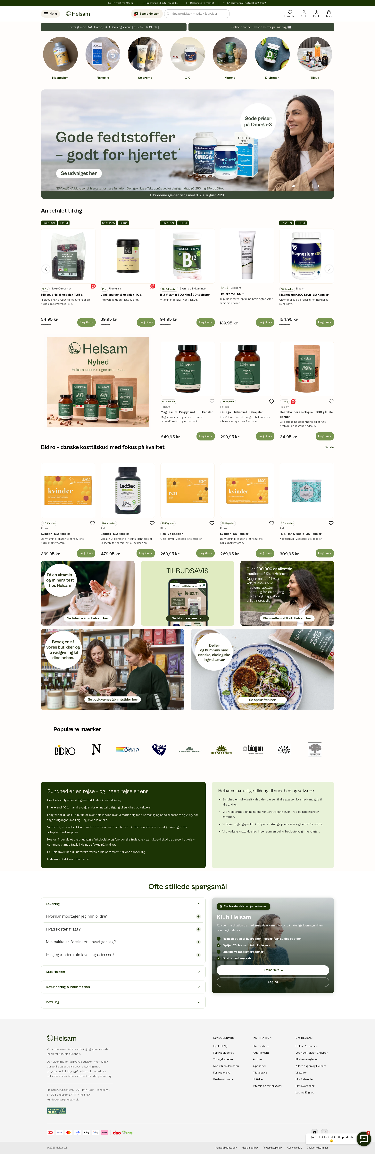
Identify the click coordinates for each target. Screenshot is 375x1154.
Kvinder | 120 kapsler (56, 534)
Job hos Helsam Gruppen (312, 1052)
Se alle (329, 447)
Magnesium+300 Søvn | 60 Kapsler (304, 295)
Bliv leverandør (305, 1086)
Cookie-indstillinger (317, 1147)
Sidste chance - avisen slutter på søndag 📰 (261, 27)
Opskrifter (259, 1066)
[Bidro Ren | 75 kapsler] (187, 490)
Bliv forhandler (305, 1079)
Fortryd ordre (221, 1072)
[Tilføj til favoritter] (212, 401)
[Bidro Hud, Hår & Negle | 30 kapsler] (307, 490)
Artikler (257, 1059)
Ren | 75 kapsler (171, 534)
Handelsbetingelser (226, 1147)
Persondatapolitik (272, 1147)
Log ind (273, 981)
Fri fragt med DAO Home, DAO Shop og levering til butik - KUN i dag (114, 27)
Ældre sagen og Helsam (311, 1066)
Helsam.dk (62, 1147)
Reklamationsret (223, 1079)
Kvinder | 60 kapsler (234, 534)
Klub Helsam (261, 1052)
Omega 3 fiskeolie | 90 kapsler (241, 412)
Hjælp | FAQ (220, 1046)
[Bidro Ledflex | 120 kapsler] (128, 490)
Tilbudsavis (260, 1072)
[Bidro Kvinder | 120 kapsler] (68, 490)
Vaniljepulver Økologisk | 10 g (121, 295)
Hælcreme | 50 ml (232, 294)
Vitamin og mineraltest (267, 1086)
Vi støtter (301, 1072)
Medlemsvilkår (250, 1147)
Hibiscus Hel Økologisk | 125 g (62, 295)
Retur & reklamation (226, 1066)
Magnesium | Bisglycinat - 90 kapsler (187, 412)
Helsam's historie (307, 1046)
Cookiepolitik (294, 1147)
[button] (329, 13)
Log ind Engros (305, 1092)
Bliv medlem (273, 970)
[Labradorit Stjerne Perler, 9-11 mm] (68, 256)
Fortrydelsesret (223, 1052)
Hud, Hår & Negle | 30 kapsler (301, 534)
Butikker (258, 1079)
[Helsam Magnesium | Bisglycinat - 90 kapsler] (188, 369)
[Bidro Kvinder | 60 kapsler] (247, 490)
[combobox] (197, 13)
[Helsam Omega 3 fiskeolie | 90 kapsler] (247, 369)
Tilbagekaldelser (223, 1059)
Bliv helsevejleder (307, 1059)
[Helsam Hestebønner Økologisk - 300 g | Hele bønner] (307, 369)
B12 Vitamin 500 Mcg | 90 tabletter (185, 295)
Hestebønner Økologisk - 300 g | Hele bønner (306, 414)
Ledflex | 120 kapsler (115, 534)
